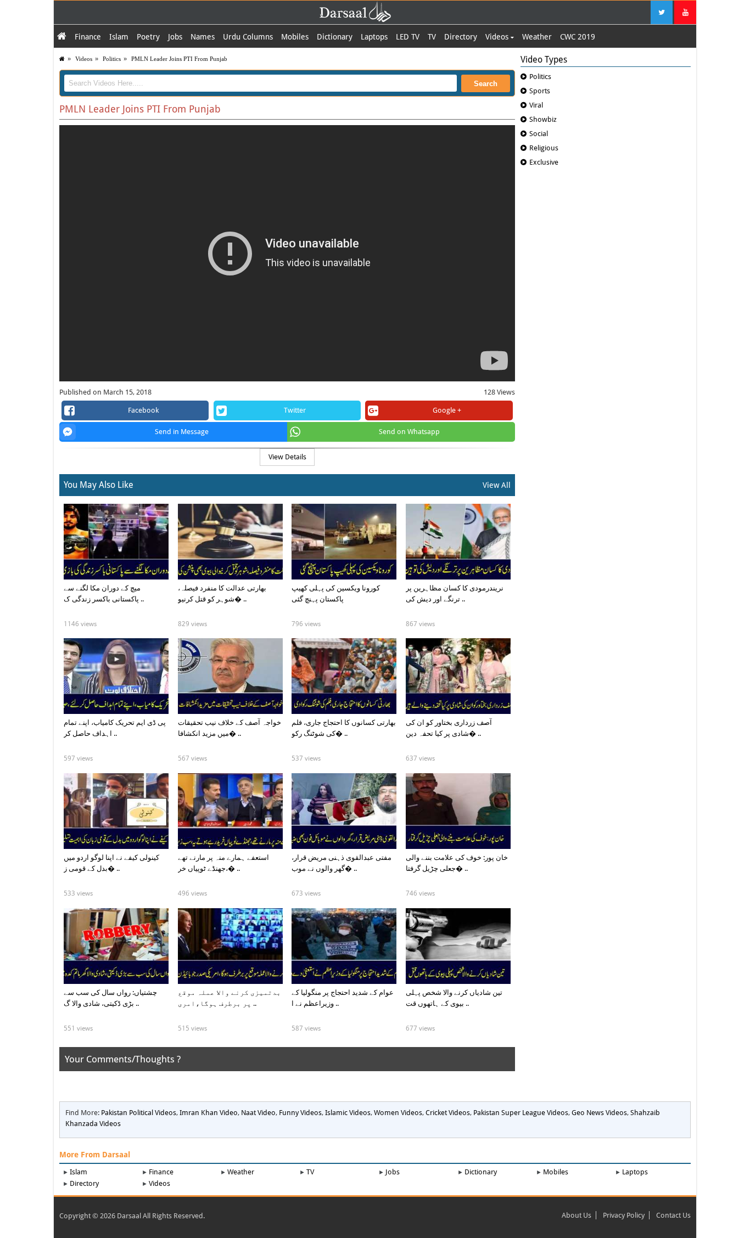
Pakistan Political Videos (138, 1112)
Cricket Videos (448, 1112)
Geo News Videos (599, 1112)
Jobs (175, 36)
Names (203, 36)
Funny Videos (300, 1112)
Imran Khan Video (209, 1112)
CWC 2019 (577, 36)
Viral (536, 105)
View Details (287, 457)
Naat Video (258, 1112)
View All (497, 485)
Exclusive (543, 162)
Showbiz (543, 119)
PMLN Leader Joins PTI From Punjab (179, 58)
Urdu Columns (248, 36)
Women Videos (398, 1112)
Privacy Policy (624, 1215)
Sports (539, 91)
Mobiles (295, 36)
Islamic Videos (348, 1112)
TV (432, 36)
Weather (537, 36)
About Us (576, 1215)
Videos (498, 36)
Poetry (148, 36)
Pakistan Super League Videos (520, 1112)
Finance (88, 36)
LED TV (407, 36)
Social (538, 134)
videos (83, 58)
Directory (460, 36)
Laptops (374, 36)
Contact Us (673, 1215)
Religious (543, 148)
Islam (118, 36)
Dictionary (334, 36)
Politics (112, 58)
